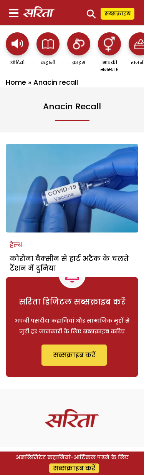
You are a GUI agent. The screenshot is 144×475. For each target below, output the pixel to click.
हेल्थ (16, 245)
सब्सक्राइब (117, 13)
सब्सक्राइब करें (74, 355)
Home (16, 82)
